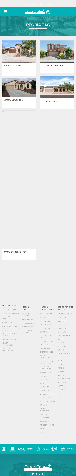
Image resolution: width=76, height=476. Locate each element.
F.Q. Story (44, 376)
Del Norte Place (47, 341)
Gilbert (61, 339)
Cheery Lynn (45, 328)
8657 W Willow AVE (51, 101)
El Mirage (62, 332)
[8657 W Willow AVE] (57, 87)
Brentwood (45, 321)
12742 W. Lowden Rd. (13, 100)
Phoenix (61, 368)
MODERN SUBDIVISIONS (7, 344)
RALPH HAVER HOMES (10, 313)
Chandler (62, 328)
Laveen (61, 350)
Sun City (61, 389)
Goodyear (62, 346)
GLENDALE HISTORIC (26, 315)
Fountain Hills (64, 335)
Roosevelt (44, 418)
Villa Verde (45, 421)
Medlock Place (46, 398)
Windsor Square (47, 425)
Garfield (43, 380)
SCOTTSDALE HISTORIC (27, 331)
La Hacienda (45, 387)
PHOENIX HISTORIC (29, 323)
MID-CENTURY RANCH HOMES (10, 335)
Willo (42, 428)
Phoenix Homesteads (45, 409)
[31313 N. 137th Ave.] (19, 51)
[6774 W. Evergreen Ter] (19, 180)
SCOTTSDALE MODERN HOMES (8, 350)
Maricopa (62, 357)
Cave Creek (62, 325)
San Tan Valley (64, 379)
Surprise (62, 386)
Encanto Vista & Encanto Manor (46, 362)
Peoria (60, 364)
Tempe (60, 393)
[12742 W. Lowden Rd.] (19, 87)
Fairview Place (46, 372)
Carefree (62, 321)
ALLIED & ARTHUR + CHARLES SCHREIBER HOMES (10, 328)
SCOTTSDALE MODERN (7, 318)
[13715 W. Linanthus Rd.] (57, 51)
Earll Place (45, 345)
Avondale (62, 317)
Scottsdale (63, 382)
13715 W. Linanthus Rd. (52, 66)
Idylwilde (44, 383)
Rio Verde (62, 375)
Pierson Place (46, 414)
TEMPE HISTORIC (28, 327)
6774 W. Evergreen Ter (15, 252)
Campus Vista (45, 325)
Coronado (44, 332)
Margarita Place (47, 394)
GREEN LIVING (7, 322)
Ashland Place (46, 314)
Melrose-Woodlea (47, 401)
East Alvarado (46, 348)
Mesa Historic (28, 319)
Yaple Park (44, 432)
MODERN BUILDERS (9, 339)
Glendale (62, 343)
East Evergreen (47, 352)
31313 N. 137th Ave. (13, 66)
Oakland (43, 405)
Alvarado (44, 317)
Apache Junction (65, 314)
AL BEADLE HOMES (9, 309)
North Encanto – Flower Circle (47, 368)
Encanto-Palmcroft (44, 356)
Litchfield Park (64, 353)
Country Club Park (46, 336)
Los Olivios (44, 390)
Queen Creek (63, 371)
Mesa (60, 361)
